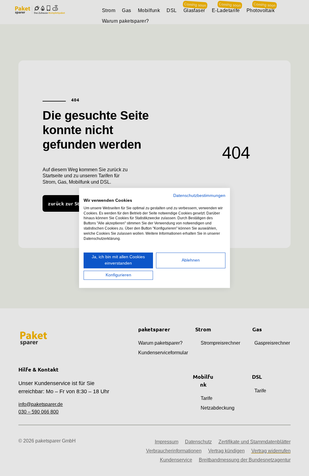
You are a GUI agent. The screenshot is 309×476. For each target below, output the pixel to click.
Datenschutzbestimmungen (199, 195)
